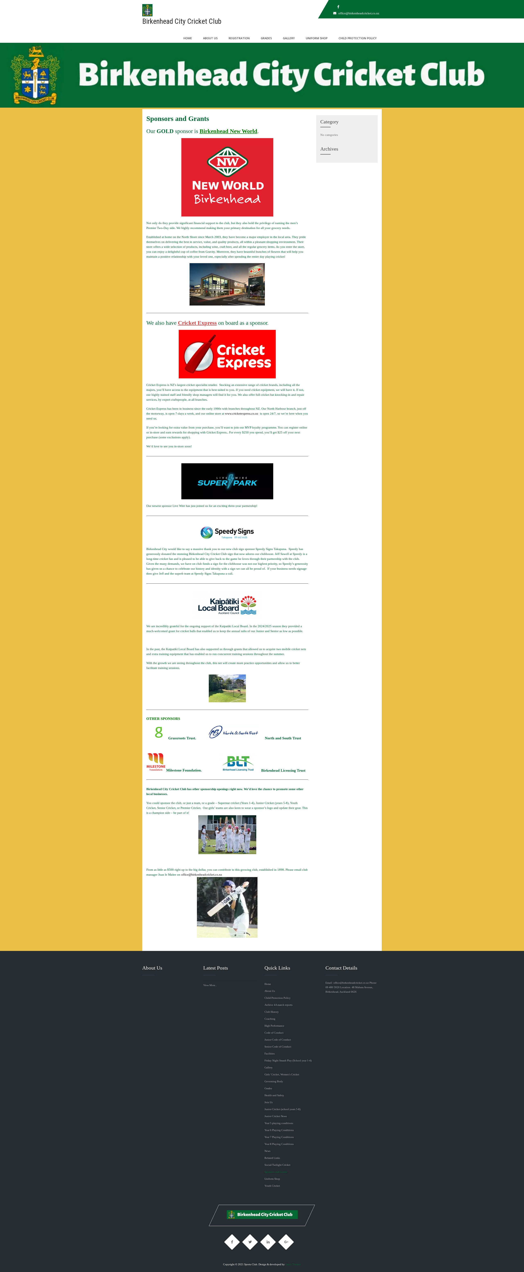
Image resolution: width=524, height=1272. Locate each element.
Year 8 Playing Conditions (279, 1144)
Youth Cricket (272, 1185)
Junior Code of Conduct (277, 1039)
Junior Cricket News (275, 1116)
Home (187, 38)
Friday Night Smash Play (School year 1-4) (288, 1060)
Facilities (269, 1053)
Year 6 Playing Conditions (279, 1130)
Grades (266, 38)
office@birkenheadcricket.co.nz (358, 13)
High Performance (274, 1025)
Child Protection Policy (358, 38)
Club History (271, 1011)
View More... (210, 985)
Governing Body (273, 1081)
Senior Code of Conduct (277, 1046)
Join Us (268, 1102)
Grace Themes (293, 1264)
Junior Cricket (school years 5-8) (282, 1109)
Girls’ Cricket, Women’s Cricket (281, 1074)
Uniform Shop (317, 38)
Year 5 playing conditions (278, 1123)
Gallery (289, 38)
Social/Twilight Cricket (277, 1164)
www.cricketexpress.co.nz (241, 413)
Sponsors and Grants (275, 1171)
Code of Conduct (273, 1032)
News (267, 1150)
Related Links (272, 1157)
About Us (210, 38)
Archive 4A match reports (278, 1004)
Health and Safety (274, 1095)
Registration (239, 38)
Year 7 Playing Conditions (279, 1137)
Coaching (269, 1018)
